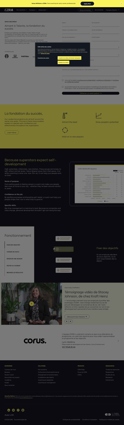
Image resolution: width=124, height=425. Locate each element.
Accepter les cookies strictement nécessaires (69, 58)
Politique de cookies (45, 53)
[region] (62, 55)
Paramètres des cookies (43, 58)
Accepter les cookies (63, 62)
